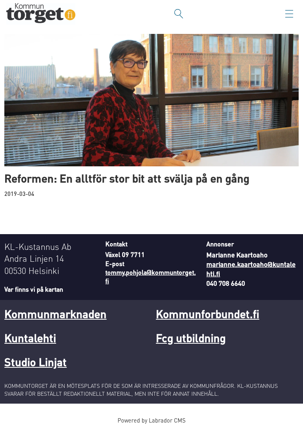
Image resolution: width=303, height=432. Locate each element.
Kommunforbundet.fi (207, 314)
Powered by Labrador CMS (151, 420)
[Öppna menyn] (289, 13)
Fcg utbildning (191, 338)
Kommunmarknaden (55, 314)
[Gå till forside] (40, 14)
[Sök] (179, 14)
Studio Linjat (35, 362)
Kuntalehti (30, 338)
